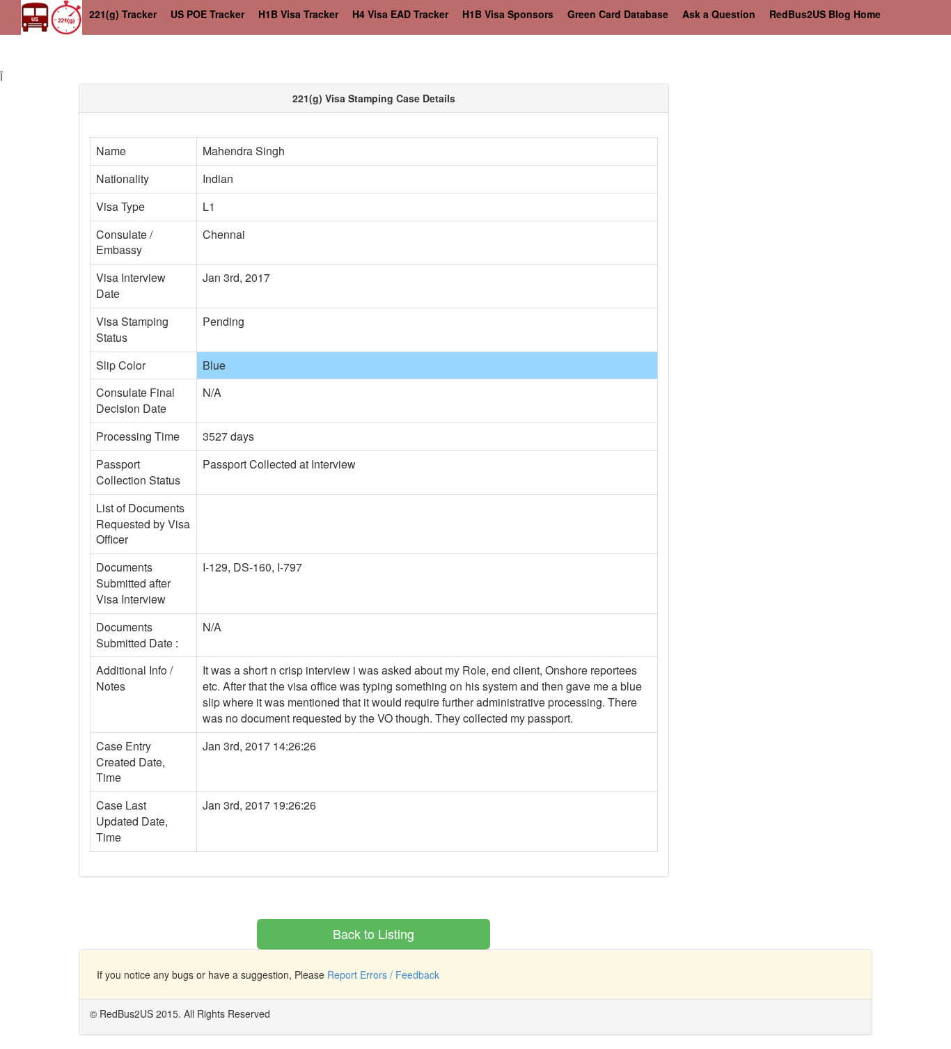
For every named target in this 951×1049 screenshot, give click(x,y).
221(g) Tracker (123, 14)
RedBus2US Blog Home (825, 14)
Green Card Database (617, 14)
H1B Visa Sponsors (507, 14)
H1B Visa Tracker (298, 14)
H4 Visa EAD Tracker (400, 14)
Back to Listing (373, 933)
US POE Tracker (207, 14)
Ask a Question (718, 14)
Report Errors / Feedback (383, 974)
